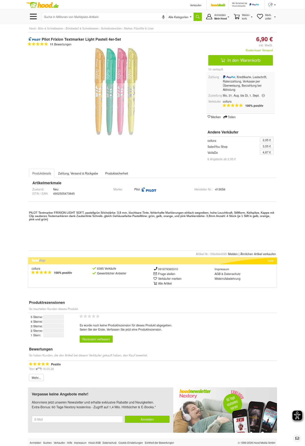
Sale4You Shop (217, 146)
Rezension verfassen (96, 339)
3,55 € (267, 146)
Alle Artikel (165, 283)
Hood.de (42, 5)
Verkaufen (195, 5)
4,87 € (267, 152)
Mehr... (36, 378)
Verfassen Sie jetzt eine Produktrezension (134, 329)
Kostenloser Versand (259, 50)
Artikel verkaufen (258, 254)
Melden (233, 254)
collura (211, 140)
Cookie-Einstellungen (130, 442)
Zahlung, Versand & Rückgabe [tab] (78, 173)
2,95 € (267, 140)
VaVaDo (212, 152)
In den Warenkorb (243, 60)
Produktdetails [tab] (41, 173)
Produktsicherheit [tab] (116, 173)
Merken (216, 117)
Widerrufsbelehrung (227, 278)
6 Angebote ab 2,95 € (221, 159)
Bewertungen (61, 44)
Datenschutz (232, 274)
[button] (272, 4)
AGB (218, 274)
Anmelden (147, 419)
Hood (32, 28)
